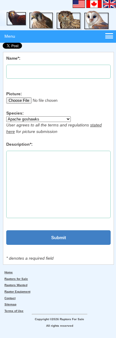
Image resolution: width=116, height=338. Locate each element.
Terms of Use (13, 310)
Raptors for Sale (16, 278)
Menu (9, 36)
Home (8, 272)
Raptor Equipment (17, 291)
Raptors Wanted (15, 285)
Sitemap (10, 304)
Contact (9, 298)
